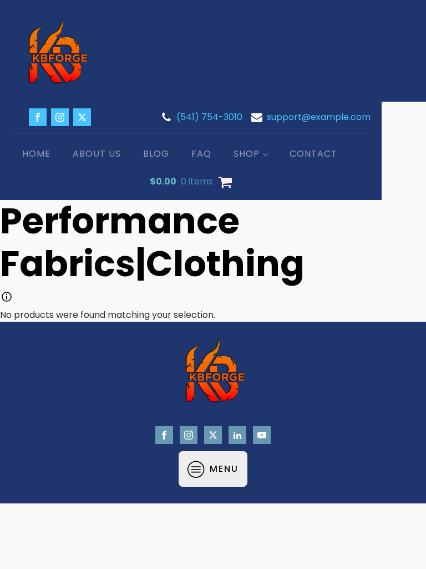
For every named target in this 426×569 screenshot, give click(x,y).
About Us (97, 153)
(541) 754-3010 (209, 117)
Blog (156, 153)
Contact (313, 153)
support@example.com (319, 117)
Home (36, 153)
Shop (247, 153)
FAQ (201, 153)
